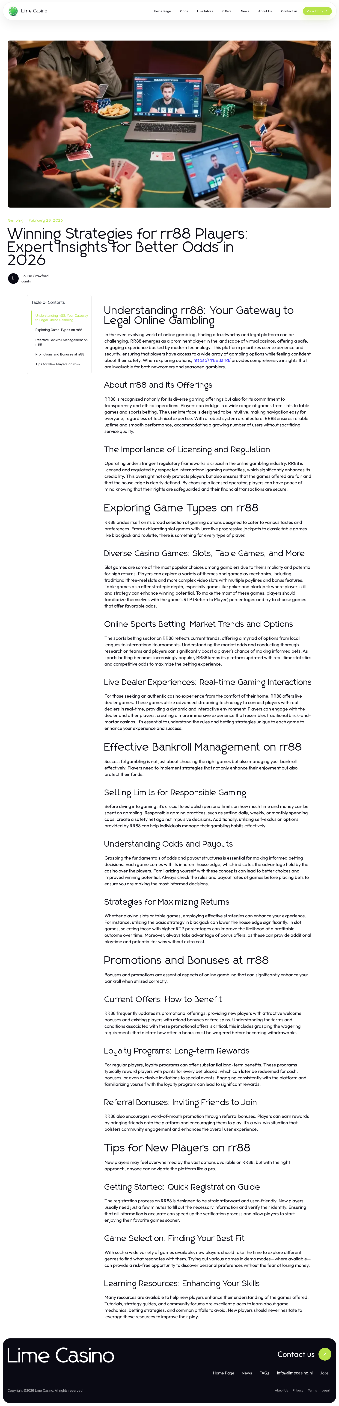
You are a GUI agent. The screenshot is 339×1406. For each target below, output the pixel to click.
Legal (325, 1390)
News (247, 1373)
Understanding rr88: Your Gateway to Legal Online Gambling (62, 318)
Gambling (16, 220)
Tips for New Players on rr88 (58, 364)
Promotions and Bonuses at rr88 (60, 354)
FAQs (264, 1373)
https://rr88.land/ (212, 360)
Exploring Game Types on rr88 (59, 330)
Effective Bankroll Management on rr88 (62, 342)
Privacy (298, 1390)
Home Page (223, 1373)
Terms (312, 1390)
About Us (281, 1390)
